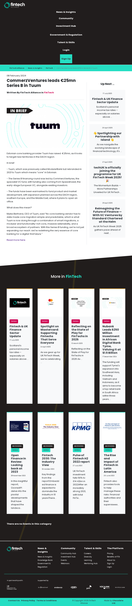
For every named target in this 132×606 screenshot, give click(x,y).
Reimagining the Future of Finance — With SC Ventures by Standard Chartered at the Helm (107, 215)
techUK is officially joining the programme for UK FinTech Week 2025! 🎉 (107, 174)
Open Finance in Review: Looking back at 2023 (18, 463)
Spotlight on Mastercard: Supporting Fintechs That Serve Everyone (50, 334)
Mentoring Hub (90, 563)
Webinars (65, 563)
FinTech (49, 68)
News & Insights (35, 68)
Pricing (110, 553)
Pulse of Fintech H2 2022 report (81, 458)
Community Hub (68, 553)
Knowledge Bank (45, 560)
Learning (88, 560)
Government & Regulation (66, 34)
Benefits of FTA (113, 556)
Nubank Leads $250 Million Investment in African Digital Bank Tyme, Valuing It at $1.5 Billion (111, 339)
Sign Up (66, 58)
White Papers (17, 446)
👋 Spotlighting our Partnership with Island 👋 (107, 136)
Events (64, 560)
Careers (87, 553)
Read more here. (16, 240)
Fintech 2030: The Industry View (49, 460)
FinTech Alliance (16, 68)
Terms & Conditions (46, 600)
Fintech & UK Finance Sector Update (107, 100)
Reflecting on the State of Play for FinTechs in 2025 (81, 333)
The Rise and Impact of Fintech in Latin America (111, 463)
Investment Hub (66, 26)
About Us (111, 560)
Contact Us (14, 600)
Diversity (88, 556)
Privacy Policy (28, 600)
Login (66, 50)
